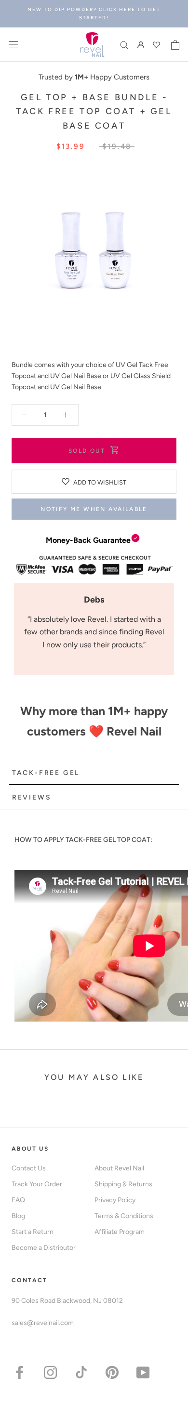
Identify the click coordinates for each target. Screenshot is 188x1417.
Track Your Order (37, 1184)
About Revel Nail (119, 1168)
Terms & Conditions (123, 1216)
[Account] (140, 44)
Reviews (32, 797)
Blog (18, 1216)
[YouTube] (143, 1372)
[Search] (124, 44)
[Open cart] (175, 45)
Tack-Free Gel (46, 773)
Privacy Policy (114, 1200)
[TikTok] (81, 1372)
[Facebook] (19, 1372)
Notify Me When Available (94, 509)
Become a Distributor (44, 1248)
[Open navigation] (13, 44)
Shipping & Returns (123, 1184)
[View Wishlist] (157, 44)
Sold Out (86, 450)
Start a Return (33, 1232)
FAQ (18, 1200)
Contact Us (29, 1168)
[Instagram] (50, 1372)
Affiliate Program (119, 1232)
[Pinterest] (112, 1372)
